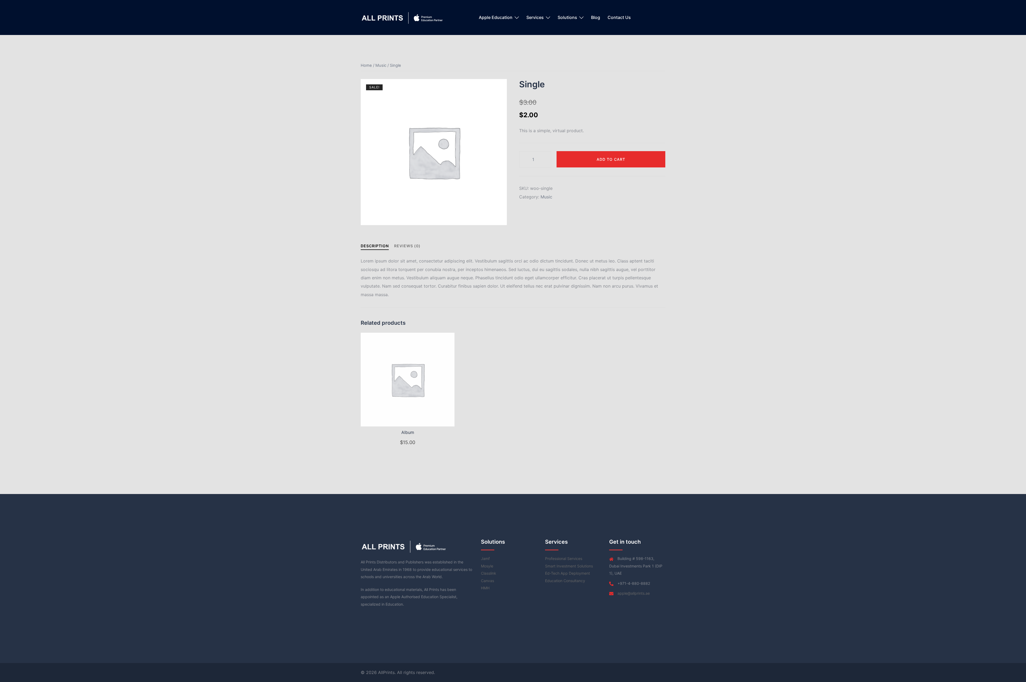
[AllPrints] (402, 17)
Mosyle (487, 566)
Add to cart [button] (411, 443)
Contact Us (619, 17)
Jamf (485, 558)
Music (380, 65)
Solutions (567, 17)
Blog (595, 17)
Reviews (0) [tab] (407, 246)
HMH (485, 588)
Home (366, 65)
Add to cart (611, 159)
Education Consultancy (565, 580)
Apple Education (495, 17)
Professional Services (563, 558)
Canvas (487, 580)
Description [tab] (375, 246)
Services (535, 17)
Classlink (488, 573)
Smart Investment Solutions (569, 566)
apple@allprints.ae (633, 593)
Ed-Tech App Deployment (567, 573)
